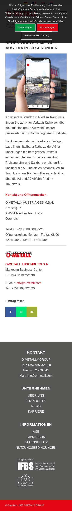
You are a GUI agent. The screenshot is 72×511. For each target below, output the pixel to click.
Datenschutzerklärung (36, 35)
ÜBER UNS (36, 395)
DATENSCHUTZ (36, 442)
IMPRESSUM (36, 437)
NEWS (36, 406)
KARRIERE (36, 411)
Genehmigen (25, 27)
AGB (36, 431)
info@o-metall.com (28, 283)
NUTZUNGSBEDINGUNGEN (36, 447)
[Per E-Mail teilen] (31, 312)
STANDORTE (36, 400)
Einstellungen (47, 27)
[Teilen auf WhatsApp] (21, 312)
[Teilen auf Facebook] (10, 312)
